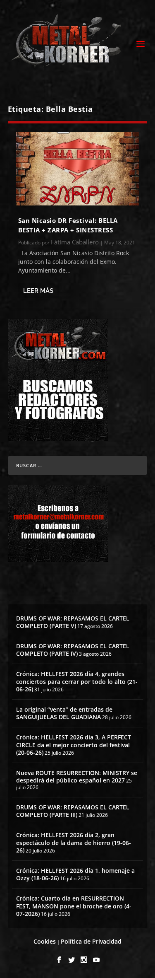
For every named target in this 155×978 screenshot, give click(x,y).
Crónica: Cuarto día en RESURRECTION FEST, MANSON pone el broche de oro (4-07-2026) (73, 905)
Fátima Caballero (75, 242)
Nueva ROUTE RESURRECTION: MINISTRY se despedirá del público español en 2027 (76, 776)
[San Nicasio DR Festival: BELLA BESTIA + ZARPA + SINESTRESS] (77, 168)
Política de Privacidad (91, 941)
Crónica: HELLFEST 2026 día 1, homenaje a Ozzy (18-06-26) (75, 874)
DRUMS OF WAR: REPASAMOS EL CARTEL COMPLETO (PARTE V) (72, 622)
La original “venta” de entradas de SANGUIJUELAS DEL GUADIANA (64, 713)
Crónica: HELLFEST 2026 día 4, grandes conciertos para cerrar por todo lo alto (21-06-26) (77, 681)
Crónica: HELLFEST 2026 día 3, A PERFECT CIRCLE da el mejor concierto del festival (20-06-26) (73, 744)
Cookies (44, 941)
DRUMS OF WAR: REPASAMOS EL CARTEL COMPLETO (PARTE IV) (72, 649)
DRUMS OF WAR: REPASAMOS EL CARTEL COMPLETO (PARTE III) (72, 811)
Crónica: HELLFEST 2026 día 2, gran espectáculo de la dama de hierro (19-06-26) (73, 842)
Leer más (38, 291)
